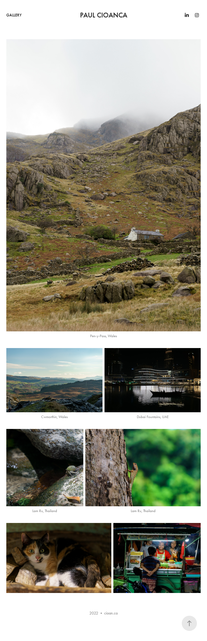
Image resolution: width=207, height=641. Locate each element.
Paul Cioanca (103, 15)
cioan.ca (111, 613)
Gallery (14, 15)
